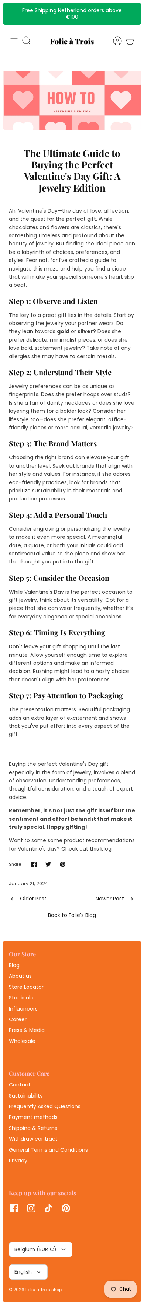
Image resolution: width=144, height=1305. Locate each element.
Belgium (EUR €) (35, 1249)
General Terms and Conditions (48, 1150)
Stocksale (21, 997)
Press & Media (27, 1030)
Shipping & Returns (33, 1128)
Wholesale (22, 1041)
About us (20, 976)
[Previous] (12, 13)
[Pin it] (62, 864)
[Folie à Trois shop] (72, 41)
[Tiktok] (48, 1208)
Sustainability (26, 1095)
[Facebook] (14, 1208)
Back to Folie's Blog (72, 915)
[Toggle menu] (14, 41)
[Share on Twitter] (48, 864)
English (23, 1272)
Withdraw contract (33, 1138)
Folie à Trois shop (43, 1289)
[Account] (114, 41)
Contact (20, 1084)
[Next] (131, 13)
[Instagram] (31, 1208)
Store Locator (26, 987)
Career (18, 1019)
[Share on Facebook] (34, 864)
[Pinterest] (66, 1208)
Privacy (18, 1160)
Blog (14, 965)
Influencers (23, 1008)
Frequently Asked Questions (44, 1106)
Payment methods (33, 1117)
